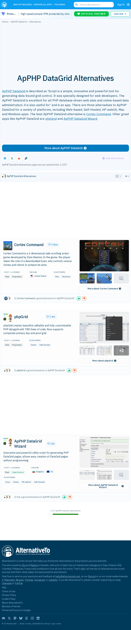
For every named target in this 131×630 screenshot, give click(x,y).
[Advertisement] (65, 46)
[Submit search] (76, 5)
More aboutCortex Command (103, 288)
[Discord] (3, 618)
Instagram (39, 579)
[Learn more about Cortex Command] (7, 245)
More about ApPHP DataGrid (63, 148)
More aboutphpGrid (102, 360)
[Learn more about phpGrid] (7, 317)
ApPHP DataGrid (13, 91)
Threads (29, 579)
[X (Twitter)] (9, 618)
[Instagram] (32, 618)
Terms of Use (8, 591)
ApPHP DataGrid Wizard (80, 119)
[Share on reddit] (19, 158)
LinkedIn (53, 579)
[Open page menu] (128, 4)
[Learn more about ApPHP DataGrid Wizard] (7, 442)
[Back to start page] (5, 4)
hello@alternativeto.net (67, 576)
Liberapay (7, 583)
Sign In (121, 4)
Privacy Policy (9, 595)
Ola (23, 565)
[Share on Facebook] (5, 158)
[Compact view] (120, 176)
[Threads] (26, 618)
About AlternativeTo (12, 602)
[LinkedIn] (38, 618)
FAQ (4, 587)
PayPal (19, 583)
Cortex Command (98, 114)
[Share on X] (12, 158)
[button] (104, 255)
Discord (92, 576)
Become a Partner (11, 606)
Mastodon (9, 579)
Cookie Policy (8, 598)
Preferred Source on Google (16, 610)
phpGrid (51, 119)
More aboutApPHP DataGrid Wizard (103, 486)
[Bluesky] (20, 618)
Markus (34, 565)
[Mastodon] (15, 618)
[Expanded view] (117, 176)
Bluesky (20, 579)
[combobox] (94, 4)
